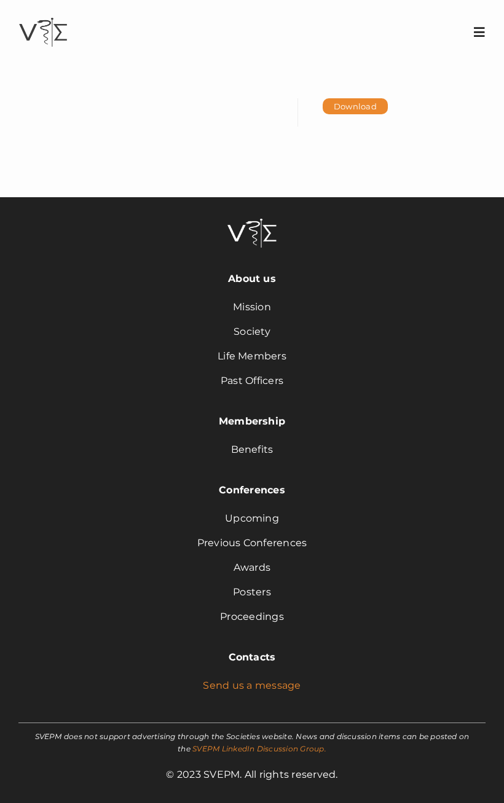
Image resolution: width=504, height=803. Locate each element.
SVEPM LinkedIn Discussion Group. (259, 748)
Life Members (252, 356)
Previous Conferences (252, 543)
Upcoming (252, 518)
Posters (252, 592)
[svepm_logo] (43, 19)
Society (252, 331)
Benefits (252, 449)
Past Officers (252, 380)
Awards (252, 567)
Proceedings (252, 616)
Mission (252, 307)
